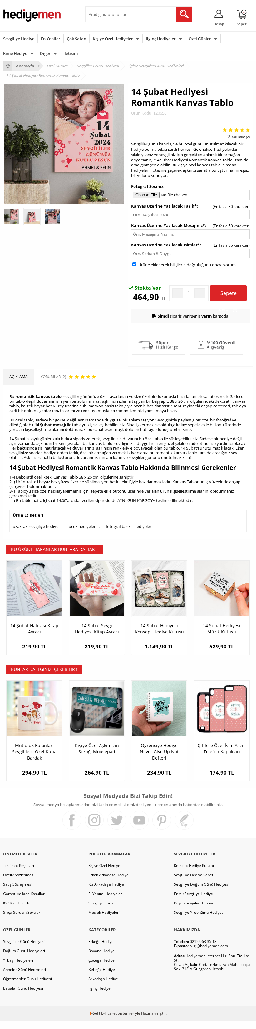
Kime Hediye (15, 53)
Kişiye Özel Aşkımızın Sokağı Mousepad (97, 748)
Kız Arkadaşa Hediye (106, 884)
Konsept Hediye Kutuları (194, 865)
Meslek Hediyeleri (104, 912)
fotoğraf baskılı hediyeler (128, 526)
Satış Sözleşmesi (17, 884)
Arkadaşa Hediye (103, 979)
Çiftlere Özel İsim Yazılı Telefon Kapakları (222, 748)
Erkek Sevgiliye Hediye (193, 893)
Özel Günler (200, 39)
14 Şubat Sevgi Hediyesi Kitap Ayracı (97, 629)
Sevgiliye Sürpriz (102, 903)
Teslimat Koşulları (18, 865)
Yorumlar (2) (240, 137)
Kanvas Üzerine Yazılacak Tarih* (164, 206)
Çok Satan (76, 39)
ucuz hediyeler (82, 526)
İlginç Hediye (99, 988)
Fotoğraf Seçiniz (147, 186)
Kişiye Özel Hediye (104, 865)
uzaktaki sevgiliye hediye (35, 526)
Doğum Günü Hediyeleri (24, 950)
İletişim (70, 53)
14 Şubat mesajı (50, 424)
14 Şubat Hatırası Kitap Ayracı (34, 629)
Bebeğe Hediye (101, 969)
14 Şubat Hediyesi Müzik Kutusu (221, 629)
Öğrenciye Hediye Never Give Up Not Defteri (159, 751)
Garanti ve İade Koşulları (24, 893)
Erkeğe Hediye (101, 941)
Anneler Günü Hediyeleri (24, 969)
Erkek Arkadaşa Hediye (108, 875)
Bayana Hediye (101, 950)
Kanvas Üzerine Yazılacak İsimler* (165, 245)
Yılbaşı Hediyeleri (18, 960)
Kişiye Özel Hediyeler (113, 39)
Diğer (45, 53)
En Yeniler (50, 39)
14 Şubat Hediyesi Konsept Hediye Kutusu (159, 629)
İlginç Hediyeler (161, 39)
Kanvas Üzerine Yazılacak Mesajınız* (168, 225)
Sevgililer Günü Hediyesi (24, 941)
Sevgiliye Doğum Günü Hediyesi (201, 884)
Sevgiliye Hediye (18, 39)
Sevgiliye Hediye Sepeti (194, 875)
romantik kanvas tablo (38, 396)
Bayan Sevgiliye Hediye (194, 903)
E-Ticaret (109, 1013)
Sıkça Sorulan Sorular (21, 912)
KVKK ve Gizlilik (16, 903)
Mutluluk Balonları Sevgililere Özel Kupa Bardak (34, 751)
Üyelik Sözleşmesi (18, 875)
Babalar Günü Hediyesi (23, 988)
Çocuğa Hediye (101, 960)
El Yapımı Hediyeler (105, 893)
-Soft (95, 1013)
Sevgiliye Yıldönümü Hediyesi (199, 912)
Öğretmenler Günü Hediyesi (27, 979)
